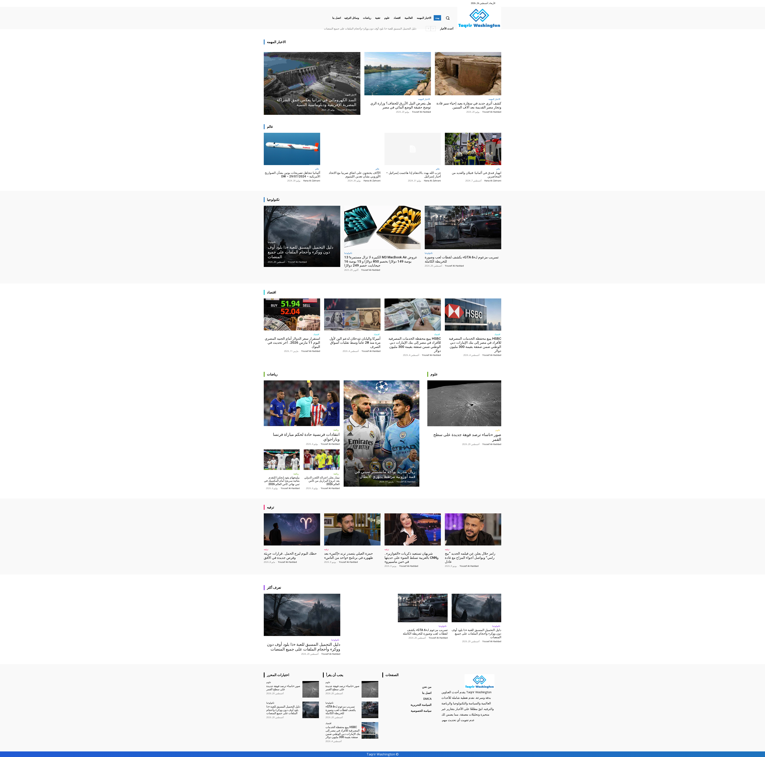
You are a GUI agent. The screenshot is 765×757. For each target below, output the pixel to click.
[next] (428, 28)
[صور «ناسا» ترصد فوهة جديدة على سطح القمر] (464, 403)
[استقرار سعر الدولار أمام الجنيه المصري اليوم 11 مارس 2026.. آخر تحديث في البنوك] (292, 314)
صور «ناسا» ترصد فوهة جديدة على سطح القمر (391, 28)
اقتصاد (497, 334)
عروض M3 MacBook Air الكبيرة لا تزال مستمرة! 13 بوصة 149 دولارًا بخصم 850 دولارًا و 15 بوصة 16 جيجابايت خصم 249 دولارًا (380, 261)
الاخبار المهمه (350, 95)
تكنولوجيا (272, 242)
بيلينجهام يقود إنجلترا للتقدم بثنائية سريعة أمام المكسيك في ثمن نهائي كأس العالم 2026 (282, 481)
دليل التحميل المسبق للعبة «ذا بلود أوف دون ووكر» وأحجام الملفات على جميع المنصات (303, 647)
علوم (497, 430)
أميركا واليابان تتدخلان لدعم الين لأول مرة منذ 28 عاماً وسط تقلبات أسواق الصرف (355, 343)
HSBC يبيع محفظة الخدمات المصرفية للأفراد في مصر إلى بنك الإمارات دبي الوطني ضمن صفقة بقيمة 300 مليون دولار (353, 28)
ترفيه (447, 549)
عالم (498, 169)
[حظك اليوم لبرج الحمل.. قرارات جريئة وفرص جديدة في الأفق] (292, 529)
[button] (447, 18)
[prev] (433, 28)
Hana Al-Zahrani (492, 180)
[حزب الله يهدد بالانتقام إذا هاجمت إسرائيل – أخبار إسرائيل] (412, 149)
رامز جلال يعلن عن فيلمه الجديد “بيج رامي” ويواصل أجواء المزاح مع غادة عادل (470, 557)
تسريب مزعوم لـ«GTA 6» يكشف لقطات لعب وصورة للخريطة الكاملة (425, 631)
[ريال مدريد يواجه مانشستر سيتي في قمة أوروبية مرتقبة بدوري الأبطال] (382, 433)
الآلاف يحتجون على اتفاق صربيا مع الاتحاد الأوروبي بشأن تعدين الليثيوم (355, 174)
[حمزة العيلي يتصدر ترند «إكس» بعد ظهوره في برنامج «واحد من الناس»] (352, 529)
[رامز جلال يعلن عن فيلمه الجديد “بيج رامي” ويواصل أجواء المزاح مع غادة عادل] (473, 529)
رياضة (336, 430)
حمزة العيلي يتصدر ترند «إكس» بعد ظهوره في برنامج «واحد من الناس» (348, 555)
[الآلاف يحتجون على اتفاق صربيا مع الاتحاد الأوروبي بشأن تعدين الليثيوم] (352, 149)
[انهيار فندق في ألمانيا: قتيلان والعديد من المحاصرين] (473, 149)
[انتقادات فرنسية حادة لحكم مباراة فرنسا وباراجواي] (302, 403)
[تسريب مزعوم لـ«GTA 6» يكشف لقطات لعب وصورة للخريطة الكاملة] (463, 227)
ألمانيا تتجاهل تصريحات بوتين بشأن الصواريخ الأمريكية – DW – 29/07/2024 (292, 174)
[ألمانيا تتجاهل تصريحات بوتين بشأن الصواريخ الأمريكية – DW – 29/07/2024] (292, 149)
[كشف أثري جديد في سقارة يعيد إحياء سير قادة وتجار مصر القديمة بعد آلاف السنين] (468, 73)
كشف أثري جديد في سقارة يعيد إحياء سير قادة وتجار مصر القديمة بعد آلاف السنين (468, 105)
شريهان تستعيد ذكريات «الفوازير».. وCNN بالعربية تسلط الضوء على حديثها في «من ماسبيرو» (411, 557)
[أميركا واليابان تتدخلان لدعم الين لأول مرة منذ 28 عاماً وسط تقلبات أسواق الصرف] (352, 314)
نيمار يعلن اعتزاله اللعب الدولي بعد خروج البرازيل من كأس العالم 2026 (322, 481)
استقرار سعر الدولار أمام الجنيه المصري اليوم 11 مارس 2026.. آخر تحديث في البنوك (292, 343)
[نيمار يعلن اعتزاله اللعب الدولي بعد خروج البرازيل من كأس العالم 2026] (321, 459)
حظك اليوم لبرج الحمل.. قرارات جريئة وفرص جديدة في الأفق (290, 555)
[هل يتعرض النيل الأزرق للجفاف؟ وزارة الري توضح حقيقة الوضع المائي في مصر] (397, 73)
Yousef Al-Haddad (491, 111)
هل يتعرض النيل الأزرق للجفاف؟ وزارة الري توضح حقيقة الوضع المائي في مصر (400, 105)
